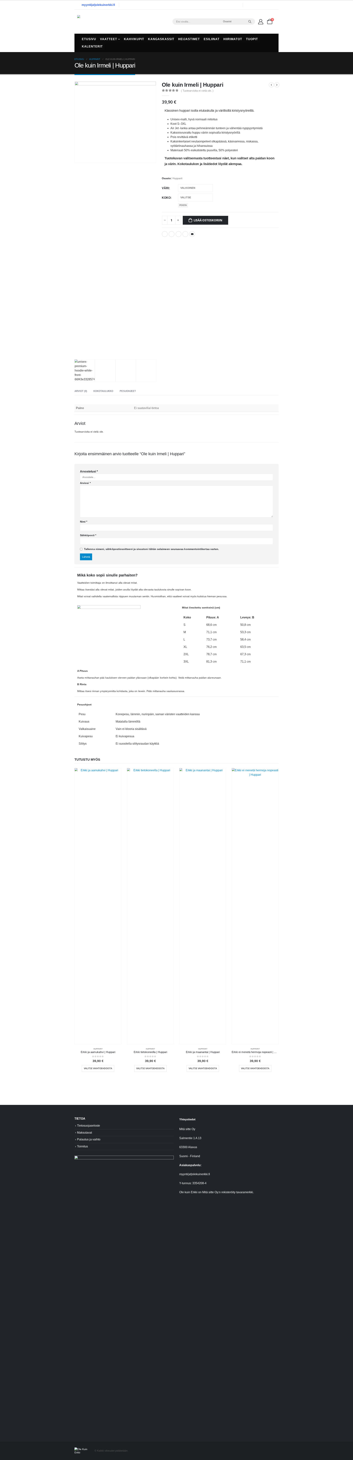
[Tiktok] (274, 5)
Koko (166, 197)
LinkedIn (178, 234)
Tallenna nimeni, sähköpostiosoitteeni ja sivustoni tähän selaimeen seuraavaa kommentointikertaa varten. (151, 549)
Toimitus (82, 1146)
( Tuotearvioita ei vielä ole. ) (197, 90)
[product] (98, 906)
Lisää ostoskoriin (208, 220)
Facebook (165, 234)
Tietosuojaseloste (88, 1125)
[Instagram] (266, 5)
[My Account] (261, 21)
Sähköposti (88, 535)
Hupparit (177, 178)
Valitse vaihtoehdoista (98, 1068)
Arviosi (85, 483)
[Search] (250, 21)
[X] (258, 5)
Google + (185, 234)
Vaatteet (108, 39)
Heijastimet (189, 39)
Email (192, 234)
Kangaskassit (161, 39)
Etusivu (89, 39)
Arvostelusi (89, 471)
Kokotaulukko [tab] (103, 391)
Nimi (83, 521)
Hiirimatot (232, 39)
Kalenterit (92, 46)
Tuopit (252, 39)
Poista (183, 205)
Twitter (171, 234)
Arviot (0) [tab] (80, 391)
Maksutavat (84, 1132)
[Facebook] (251, 5)
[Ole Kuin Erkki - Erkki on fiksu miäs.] (100, 21)
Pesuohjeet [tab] (128, 391)
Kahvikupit (134, 39)
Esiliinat (212, 39)
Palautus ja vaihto (88, 1139)
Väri (165, 188)
